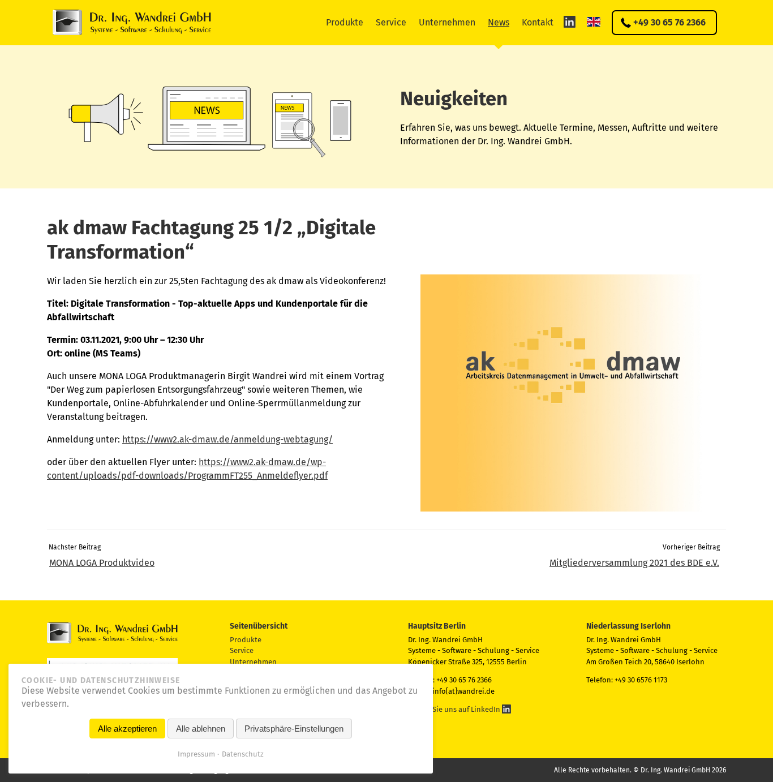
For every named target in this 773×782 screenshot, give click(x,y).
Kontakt (537, 22)
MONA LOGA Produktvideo (101, 562)
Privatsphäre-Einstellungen (293, 728)
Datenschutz (243, 754)
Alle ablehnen (200, 728)
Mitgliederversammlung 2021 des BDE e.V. (634, 562)
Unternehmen (447, 22)
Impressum (196, 754)
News (498, 22)
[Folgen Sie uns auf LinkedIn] (570, 21)
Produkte (344, 22)
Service (391, 22)
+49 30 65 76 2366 (669, 22)
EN (593, 21)
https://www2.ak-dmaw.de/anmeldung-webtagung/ (227, 439)
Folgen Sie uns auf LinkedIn (455, 709)
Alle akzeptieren (127, 728)
